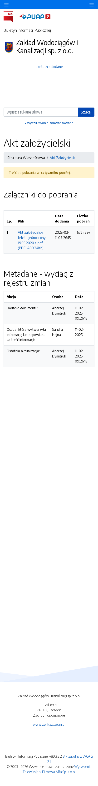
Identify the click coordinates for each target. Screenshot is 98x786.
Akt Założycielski (62, 157)
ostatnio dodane (50, 66)
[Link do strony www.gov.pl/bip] (11, 16)
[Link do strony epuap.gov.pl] (35, 16)
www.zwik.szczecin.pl (49, 724)
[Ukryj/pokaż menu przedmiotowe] (6, 4)
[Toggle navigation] (91, 4)
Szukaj (86, 112)
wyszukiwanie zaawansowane (50, 123)
